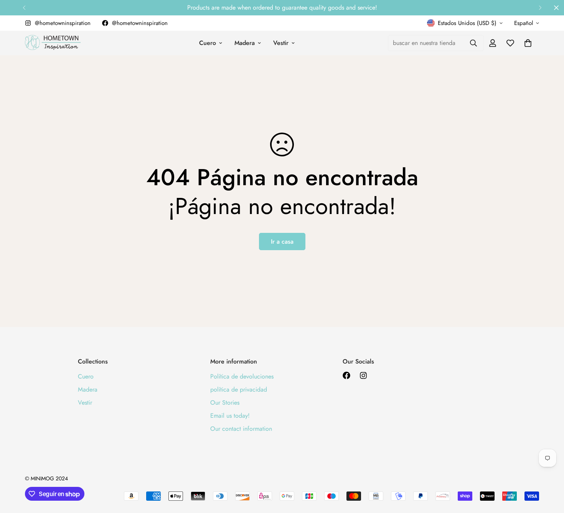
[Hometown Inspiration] (53, 43)
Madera (244, 42)
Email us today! (230, 415)
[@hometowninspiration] (346, 375)
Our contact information (241, 428)
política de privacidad (238, 389)
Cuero (207, 42)
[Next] (540, 7)
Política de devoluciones (242, 376)
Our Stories (224, 402)
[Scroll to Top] (549, 471)
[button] (528, 43)
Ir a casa (282, 241)
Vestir (281, 42)
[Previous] (24, 7)
